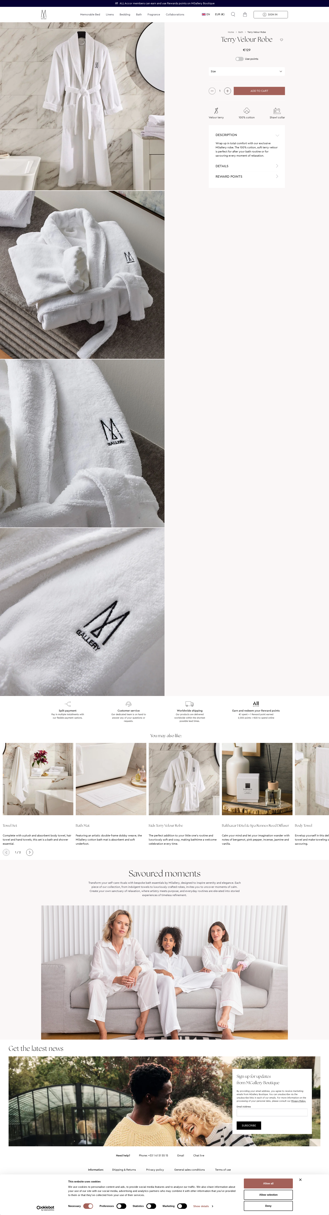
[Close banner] (300, 1180)
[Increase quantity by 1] (227, 91)
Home (231, 32)
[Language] (206, 14)
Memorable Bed (90, 14)
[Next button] (29, 852)
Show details (201, 1206)
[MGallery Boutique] (51, 14)
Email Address (244, 1106)
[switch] (121, 1206)
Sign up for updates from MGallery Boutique (258, 1079)
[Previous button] (6, 852)
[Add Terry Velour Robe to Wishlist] (281, 39)
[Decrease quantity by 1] (212, 91)
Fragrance (154, 14)
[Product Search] (233, 14)
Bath (139, 14)
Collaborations (175, 14)
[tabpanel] (247, 151)
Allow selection (268, 1194)
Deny (268, 1205)
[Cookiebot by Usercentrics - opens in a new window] (45, 1208)
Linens (110, 14)
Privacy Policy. (298, 1101)
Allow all (268, 1183)
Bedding (125, 14)
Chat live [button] (198, 1155)
